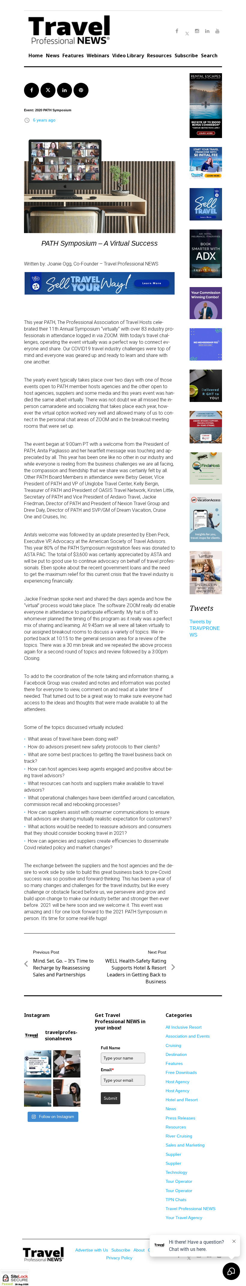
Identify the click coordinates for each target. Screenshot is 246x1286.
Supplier (173, 1154)
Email (107, 1069)
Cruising (173, 1045)
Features (73, 55)
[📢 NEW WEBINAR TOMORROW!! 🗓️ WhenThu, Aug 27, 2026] (37, 1064)
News (52, 55)
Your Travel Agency (184, 1217)
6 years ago (44, 120)
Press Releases (180, 1118)
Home (35, 55)
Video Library (128, 55)
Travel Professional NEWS (190, 1208)
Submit (110, 1098)
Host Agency (177, 1081)
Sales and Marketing (185, 1145)
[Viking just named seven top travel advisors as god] (37, 1093)
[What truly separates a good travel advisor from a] (66, 1093)
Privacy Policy (119, 1257)
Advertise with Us (91, 1250)
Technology (176, 1172)
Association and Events (188, 1036)
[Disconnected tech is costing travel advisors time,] (66, 1064)
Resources (159, 55)
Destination (176, 1054)
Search (209, 55)
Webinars (98, 55)
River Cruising (179, 1136)
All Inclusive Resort (184, 1027)
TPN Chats (176, 1199)
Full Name (110, 1048)
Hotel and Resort (182, 1099)
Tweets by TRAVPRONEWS (205, 628)
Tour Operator (179, 1181)
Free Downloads (181, 1072)
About (139, 1250)
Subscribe (186, 55)
